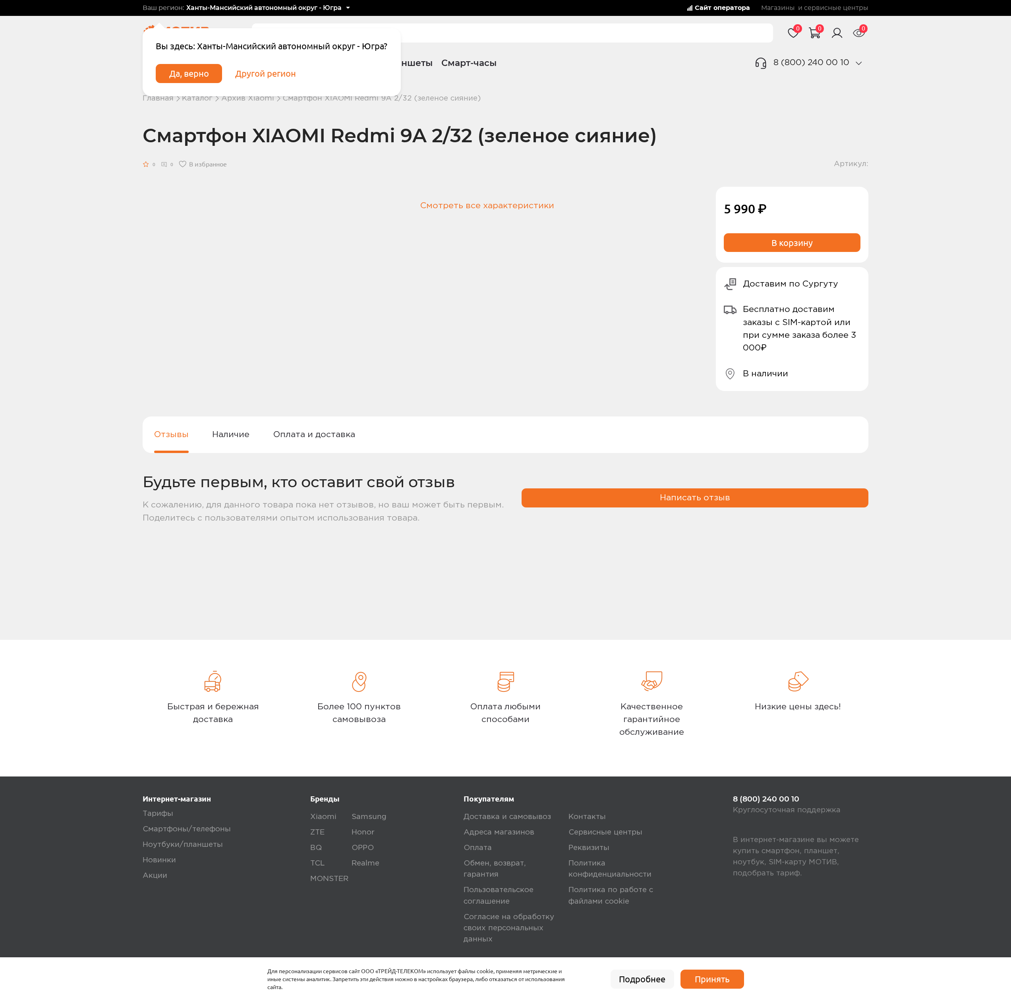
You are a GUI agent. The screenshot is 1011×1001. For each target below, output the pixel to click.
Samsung (369, 816)
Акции (155, 875)
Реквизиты (588, 847)
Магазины (778, 8)
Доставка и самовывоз (507, 816)
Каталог (197, 98)
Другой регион (265, 73)
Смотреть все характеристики (487, 205)
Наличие (230, 434)
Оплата (478, 847)
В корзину (792, 243)
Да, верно (189, 73)
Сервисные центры (605, 832)
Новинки (159, 860)
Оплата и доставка (314, 434)
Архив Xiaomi (247, 98)
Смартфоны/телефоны (187, 829)
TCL (317, 863)
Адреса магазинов (499, 832)
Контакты (587, 816)
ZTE (317, 832)
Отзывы (171, 434)
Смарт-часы (469, 63)
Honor (363, 832)
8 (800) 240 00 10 (811, 62)
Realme (365, 863)
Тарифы (158, 813)
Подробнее (642, 979)
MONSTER (329, 878)
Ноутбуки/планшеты (183, 844)
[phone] (858, 63)
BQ (316, 847)
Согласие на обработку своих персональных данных (509, 928)
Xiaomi (323, 816)
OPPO (363, 847)
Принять (712, 979)
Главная (158, 98)
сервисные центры (836, 8)
